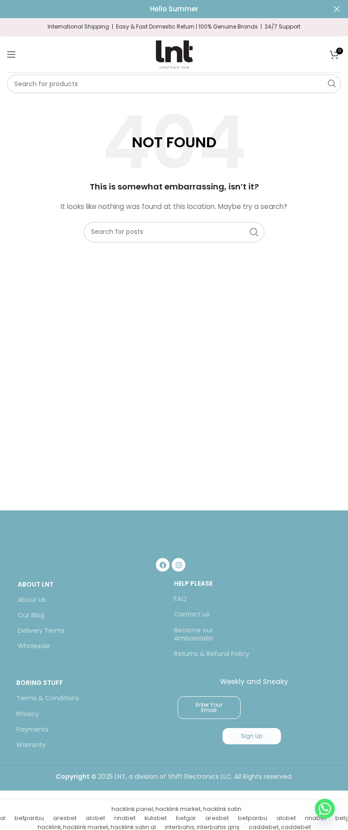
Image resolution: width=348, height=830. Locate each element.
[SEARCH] (331, 83)
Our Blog (31, 615)
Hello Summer (174, 9)
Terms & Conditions (47, 698)
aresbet (65, 818)
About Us (32, 599)
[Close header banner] (336, 9)
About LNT (35, 584)
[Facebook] (162, 565)
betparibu (29, 818)
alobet (95, 818)
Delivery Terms (41, 630)
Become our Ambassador (194, 634)
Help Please (193, 583)
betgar (186, 818)
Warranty (31, 744)
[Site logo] (174, 53)
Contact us (192, 614)
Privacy (27, 713)
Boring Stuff (39, 682)
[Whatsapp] (325, 809)
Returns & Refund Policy (211, 653)
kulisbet (156, 818)
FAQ (180, 598)
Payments (32, 729)
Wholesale (34, 645)
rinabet (124, 818)
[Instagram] (178, 565)
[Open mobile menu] (11, 54)
